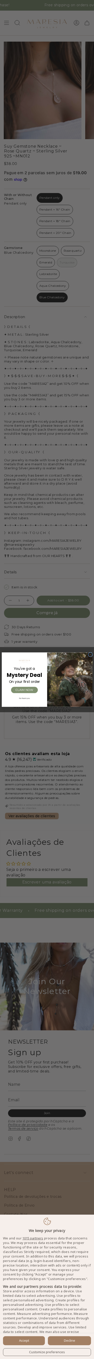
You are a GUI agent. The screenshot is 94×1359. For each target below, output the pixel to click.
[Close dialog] (90, 654)
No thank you (24, 698)
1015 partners (32, 1238)
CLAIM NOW (24, 689)
